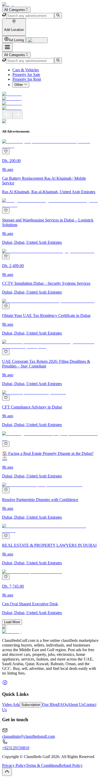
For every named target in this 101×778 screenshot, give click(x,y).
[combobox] (16, 9)
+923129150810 (15, 748)
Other (19, 85)
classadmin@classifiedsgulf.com (28, 736)
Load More (12, 622)
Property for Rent (26, 79)
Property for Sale (26, 74)
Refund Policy (71, 765)
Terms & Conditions (42, 765)
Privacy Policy (14, 765)
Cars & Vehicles (25, 70)
